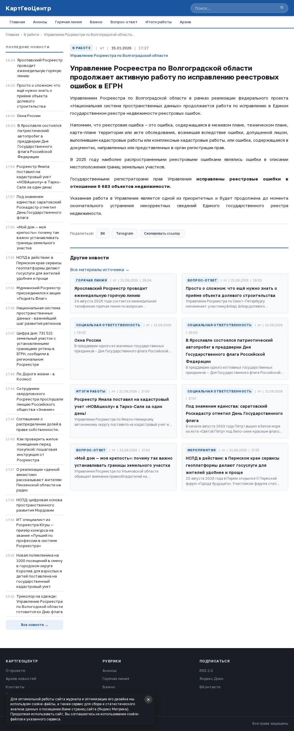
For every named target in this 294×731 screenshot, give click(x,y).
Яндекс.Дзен (211, 678)
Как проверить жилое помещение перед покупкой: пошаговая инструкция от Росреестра (37, 449)
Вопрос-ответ (124, 22)
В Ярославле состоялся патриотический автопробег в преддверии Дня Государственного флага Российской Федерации (39, 141)
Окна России (28, 115)
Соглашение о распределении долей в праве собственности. (38, 424)
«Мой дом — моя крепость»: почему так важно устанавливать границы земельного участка (38, 237)
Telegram (124, 233)
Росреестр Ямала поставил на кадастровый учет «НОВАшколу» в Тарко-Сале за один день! (39, 177)
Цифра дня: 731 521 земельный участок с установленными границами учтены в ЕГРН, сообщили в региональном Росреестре (36, 349)
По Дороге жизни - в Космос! (36, 376)
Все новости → (34, 625)
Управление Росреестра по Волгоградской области (119, 55)
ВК (102, 233)
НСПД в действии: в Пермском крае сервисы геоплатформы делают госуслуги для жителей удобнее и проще (38, 268)
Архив (185, 22)
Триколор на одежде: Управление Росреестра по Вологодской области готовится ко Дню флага (39, 604)
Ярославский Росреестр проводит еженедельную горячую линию (40, 68)
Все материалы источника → (99, 269)
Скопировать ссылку (162, 234)
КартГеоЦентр (28, 8)
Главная (17, 22)
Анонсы (40, 22)
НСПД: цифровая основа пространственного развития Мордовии (39, 504)
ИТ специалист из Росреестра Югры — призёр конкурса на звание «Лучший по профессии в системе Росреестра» (36, 532)
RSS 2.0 (206, 670)
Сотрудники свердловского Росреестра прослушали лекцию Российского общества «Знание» (40, 399)
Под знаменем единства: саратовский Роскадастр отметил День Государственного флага (39, 207)
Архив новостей (21, 678)
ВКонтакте (210, 687)
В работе (31, 34)
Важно (96, 22)
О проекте (15, 670)
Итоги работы (159, 22)
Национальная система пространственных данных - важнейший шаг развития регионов (39, 316)
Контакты (15, 687)
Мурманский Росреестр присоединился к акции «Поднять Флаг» (39, 292)
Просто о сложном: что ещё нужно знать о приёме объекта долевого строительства (38, 95)
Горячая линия (68, 22)
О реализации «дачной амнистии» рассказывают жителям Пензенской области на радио (38, 480)
